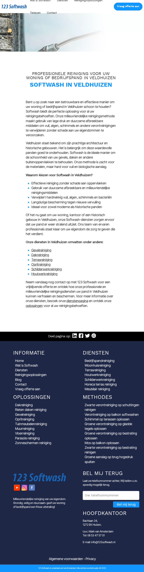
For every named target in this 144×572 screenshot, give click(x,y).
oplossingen (34, 306)
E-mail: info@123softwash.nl (99, 542)
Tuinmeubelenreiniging (31, 424)
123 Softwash (14, 6)
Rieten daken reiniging (30, 410)
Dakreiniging (40, 255)
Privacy (91, 559)
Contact (52, 12)
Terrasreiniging (41, 260)
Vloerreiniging (24, 433)
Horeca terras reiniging (101, 384)
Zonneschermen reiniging (33, 443)
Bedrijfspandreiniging (99, 361)
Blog (18, 380)
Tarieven (35, 12)
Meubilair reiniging (97, 389)
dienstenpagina (77, 301)
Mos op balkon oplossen (102, 443)
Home (19, 361)
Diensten (21, 370)
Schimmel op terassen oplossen (107, 419)
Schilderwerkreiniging (46, 269)
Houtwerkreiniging (44, 274)
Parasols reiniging (27, 438)
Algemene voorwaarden (66, 559)
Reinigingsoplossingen (30, 375)
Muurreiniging (24, 429)
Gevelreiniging (41, 250)
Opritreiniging (40, 264)
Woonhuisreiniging (98, 365)
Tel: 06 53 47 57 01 (94, 535)
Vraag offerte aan (128, 6)
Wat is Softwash (26, 365)
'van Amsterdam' (69, 568)
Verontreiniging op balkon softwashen (112, 414)
